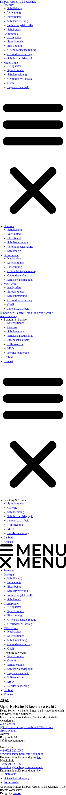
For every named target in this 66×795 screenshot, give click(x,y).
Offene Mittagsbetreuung (21, 49)
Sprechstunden (15, 41)
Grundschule (11, 33)
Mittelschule (11, 62)
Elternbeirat (14, 16)
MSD (10, 348)
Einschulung (14, 45)
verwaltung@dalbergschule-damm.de (21, 753)
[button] (33, 157)
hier (39, 757)
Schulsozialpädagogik (20, 58)
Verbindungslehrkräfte (20, 25)
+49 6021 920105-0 (11, 763)
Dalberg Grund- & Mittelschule (18, 1)
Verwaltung (14, 12)
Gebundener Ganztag (19, 54)
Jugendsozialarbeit (18, 87)
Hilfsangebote (15, 344)
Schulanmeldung (17, 74)
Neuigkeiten (14, 37)
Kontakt (8, 361)
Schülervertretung (17, 21)
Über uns (9, 4)
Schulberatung (15, 331)
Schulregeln (14, 29)
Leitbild (8, 356)
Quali (10, 83)
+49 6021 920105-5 (11, 750)
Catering (12, 327)
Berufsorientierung (18, 352)
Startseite (9, 570)
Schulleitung (14, 8)
